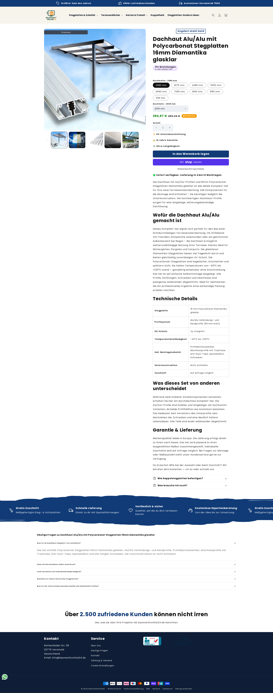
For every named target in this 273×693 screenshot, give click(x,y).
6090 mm (161, 91)
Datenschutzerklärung (134, 689)
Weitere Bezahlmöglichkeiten (190, 169)
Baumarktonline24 (97, 689)
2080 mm (161, 85)
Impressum (167, 689)
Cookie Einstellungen (102, 665)
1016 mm (160, 98)
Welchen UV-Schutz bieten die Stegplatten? (58, 579)
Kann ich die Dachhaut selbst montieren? (56, 564)
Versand (156, 689)
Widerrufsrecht (114, 689)
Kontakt (95, 655)
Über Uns (96, 645)
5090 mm (216, 85)
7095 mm (179, 91)
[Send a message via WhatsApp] (4, 677)
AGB (148, 689)
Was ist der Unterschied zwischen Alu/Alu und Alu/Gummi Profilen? (68, 586)
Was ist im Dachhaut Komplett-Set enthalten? (59, 543)
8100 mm (197, 91)
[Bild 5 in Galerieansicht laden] (130, 140)
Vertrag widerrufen (183, 689)
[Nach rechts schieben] (142, 140)
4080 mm (197, 85)
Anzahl (156, 123)
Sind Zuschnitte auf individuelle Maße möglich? (59, 572)
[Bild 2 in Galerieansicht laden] (77, 140)
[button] (213, 15)
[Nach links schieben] (47, 140)
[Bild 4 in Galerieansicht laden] (113, 140)
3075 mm (179, 85)
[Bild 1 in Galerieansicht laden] (59, 140)
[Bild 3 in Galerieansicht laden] (95, 140)
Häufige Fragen (99, 650)
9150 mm (215, 91)
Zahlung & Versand (101, 660)
